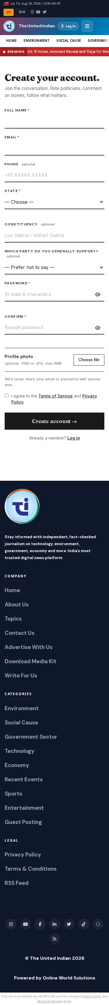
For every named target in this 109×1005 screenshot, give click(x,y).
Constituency (30, 224)
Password (18, 283)
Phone (20, 164)
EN (8, 12)
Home (11, 40)
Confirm (15, 316)
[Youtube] (25, 924)
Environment (36, 40)
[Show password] (97, 294)
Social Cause (68, 40)
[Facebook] (40, 924)
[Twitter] (45, 12)
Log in (73, 437)
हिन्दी (22, 12)
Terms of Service (55, 395)
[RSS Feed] (54, 938)
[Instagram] (32, 12)
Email (12, 137)
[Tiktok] (83, 924)
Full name (17, 110)
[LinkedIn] (54, 924)
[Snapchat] (98, 924)
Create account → (54, 421)
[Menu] (87, 26)
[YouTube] (38, 12)
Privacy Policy (91, 996)
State (13, 191)
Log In (71, 26)
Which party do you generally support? (51, 254)
